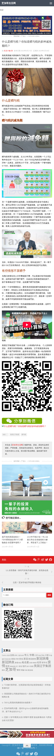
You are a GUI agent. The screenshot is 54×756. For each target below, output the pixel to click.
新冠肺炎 (8, 662)
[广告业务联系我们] (27, 514)
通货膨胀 (30, 670)
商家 (2, 10)
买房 (8, 655)
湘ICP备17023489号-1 (27, 748)
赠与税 (24, 434)
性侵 (6, 659)
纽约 (24, 666)
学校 (39, 655)
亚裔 (12, 655)
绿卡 (28, 666)
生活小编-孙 (8, 51)
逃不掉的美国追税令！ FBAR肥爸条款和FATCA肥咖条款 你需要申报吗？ (12, 540)
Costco (4, 655)
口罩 (36, 655)
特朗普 (35, 663)
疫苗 (8, 666)
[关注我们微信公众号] (34, 559)
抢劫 (13, 659)
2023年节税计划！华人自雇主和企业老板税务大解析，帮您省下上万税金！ (37, 540)
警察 (18, 670)
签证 (20, 666)
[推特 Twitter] (46, 559)
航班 (3, 670)
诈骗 (22, 670)
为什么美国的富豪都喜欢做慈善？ (18, 702)
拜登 (17, 659)
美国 (31, 666)
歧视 (30, 663)
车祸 (25, 670)
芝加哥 (10, 669)
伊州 (15, 655)
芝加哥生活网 (9, 3)
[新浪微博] (42, 559)
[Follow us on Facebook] (50, 559)
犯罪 (39, 662)
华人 (26, 655)
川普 (47, 655)
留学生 (44, 662)
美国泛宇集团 (14, 434)
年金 (50, 655)
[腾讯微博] (38, 559)
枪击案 (25, 662)
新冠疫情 (32, 659)
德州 (3, 659)
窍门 (17, 666)
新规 (16, 663)
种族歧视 (12, 666)
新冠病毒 (42, 658)
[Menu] (51, 3)
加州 (22, 655)
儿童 (19, 655)
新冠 (25, 658)
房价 (9, 659)
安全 (43, 655)
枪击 (19, 663)
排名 (21, 659)
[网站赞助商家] (27, 34)
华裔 (31, 655)
